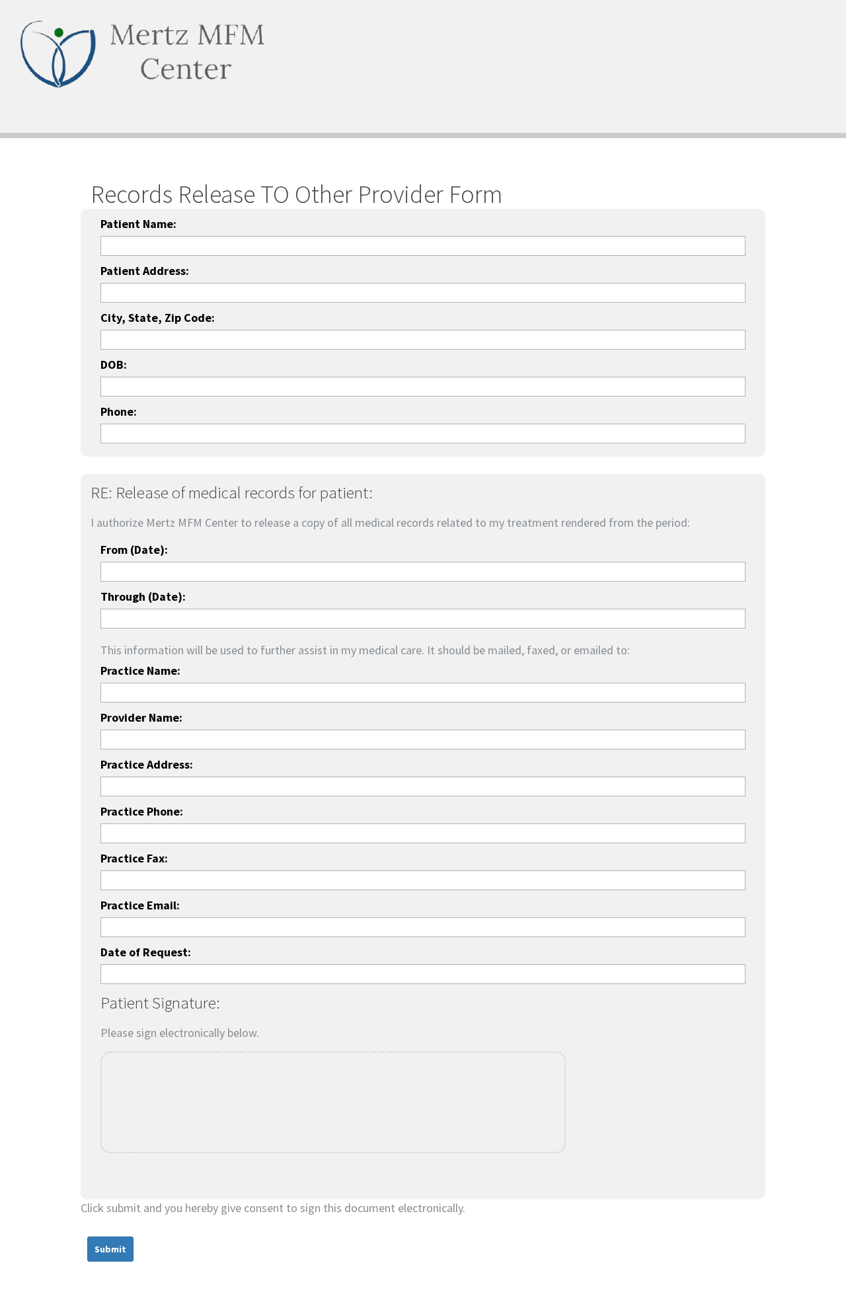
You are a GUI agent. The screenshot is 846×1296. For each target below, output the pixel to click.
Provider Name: (141, 717)
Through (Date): (143, 596)
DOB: (113, 364)
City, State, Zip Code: (157, 317)
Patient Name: (138, 223)
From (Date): (134, 549)
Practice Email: (140, 905)
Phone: (118, 411)
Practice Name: (140, 670)
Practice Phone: (141, 811)
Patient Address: (144, 270)
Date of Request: (145, 952)
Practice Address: (146, 764)
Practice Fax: (134, 858)
